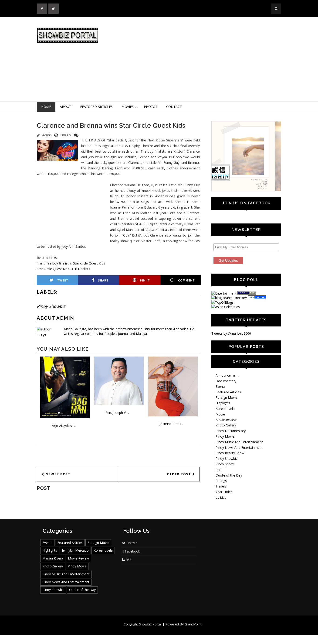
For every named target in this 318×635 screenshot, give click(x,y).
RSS (128, 559)
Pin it (145, 280)
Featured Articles (96, 106)
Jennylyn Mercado (75, 550)
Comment (186, 280)
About (65, 106)
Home (46, 106)
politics (221, 497)
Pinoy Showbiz (51, 306)
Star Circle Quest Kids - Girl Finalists (63, 269)
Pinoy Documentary (231, 431)
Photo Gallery (226, 425)
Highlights (223, 403)
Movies (128, 106)
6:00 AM (65, 135)
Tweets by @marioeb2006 (231, 333)
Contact (174, 106)
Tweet (62, 280)
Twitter (131, 543)
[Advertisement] (197, 59)
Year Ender (224, 492)
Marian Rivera (52, 558)
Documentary (226, 381)
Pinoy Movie (225, 436)
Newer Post (57, 474)
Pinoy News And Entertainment (239, 447)
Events (221, 386)
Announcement (227, 375)
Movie (220, 414)
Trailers (221, 486)
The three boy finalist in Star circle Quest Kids (71, 263)
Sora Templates (173, 628)
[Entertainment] (224, 293)
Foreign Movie (226, 397)
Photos (150, 106)
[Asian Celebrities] (225, 307)
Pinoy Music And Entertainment (239, 442)
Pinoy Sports (225, 464)
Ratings (221, 480)
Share (103, 280)
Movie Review (226, 420)
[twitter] (53, 8)
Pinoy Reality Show (230, 453)
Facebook (132, 551)
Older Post (179, 474)
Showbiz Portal (150, 624)
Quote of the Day (229, 475)
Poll (218, 469)
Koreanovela (225, 408)
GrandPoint (193, 624)
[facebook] (42, 8)
